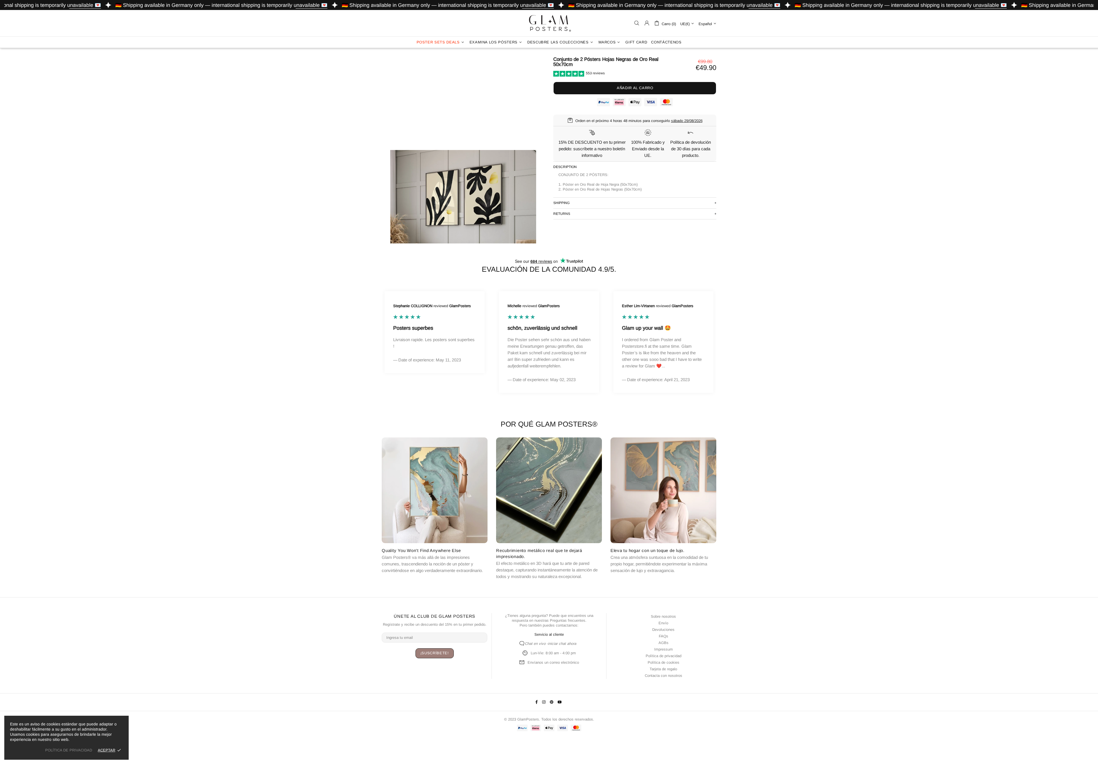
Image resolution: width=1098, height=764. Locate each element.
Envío (663, 623)
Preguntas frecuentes (567, 620)
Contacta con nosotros (663, 675)
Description (565, 167)
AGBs (664, 643)
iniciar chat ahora (562, 643)
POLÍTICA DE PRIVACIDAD (68, 750)
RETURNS (561, 214)
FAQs (663, 636)
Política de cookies (663, 662)
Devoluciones (663, 629)
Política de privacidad (663, 656)
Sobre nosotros (663, 616)
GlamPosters (549, 23)
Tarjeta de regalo (663, 669)
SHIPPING (561, 203)
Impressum (663, 649)
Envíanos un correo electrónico (553, 662)
